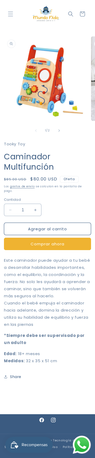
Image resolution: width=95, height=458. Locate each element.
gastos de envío (22, 186)
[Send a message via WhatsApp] (81, 444)
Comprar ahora (47, 244)
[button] (10, 14)
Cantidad (12, 199)
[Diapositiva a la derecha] (59, 130)
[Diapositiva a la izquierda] (36, 130)
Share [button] (15, 376)
